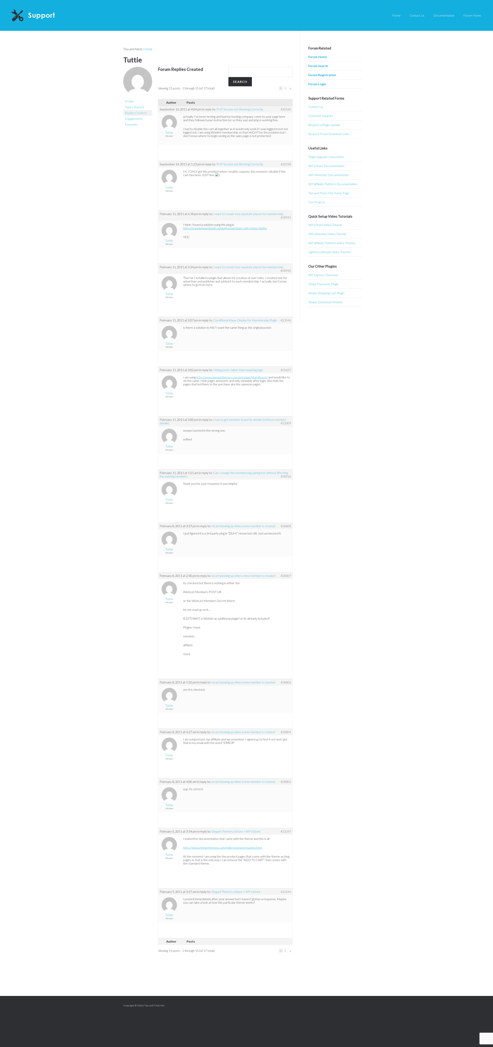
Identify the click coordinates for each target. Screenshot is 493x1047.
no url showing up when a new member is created (243, 526)
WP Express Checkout (323, 275)
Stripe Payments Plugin (323, 284)
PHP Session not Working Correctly (239, 109)
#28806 (286, 682)
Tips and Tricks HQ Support (42, 15)
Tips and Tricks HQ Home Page (328, 193)
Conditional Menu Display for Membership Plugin (245, 320)
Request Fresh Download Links (328, 134)
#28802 (286, 781)
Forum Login (317, 84)
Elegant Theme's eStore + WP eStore (236, 831)
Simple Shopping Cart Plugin (326, 293)
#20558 (286, 164)
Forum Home (317, 57)
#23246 (286, 891)
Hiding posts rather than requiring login (238, 370)
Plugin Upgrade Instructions (326, 157)
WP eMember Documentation (328, 175)
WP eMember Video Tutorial (327, 234)
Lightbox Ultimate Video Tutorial (329, 252)
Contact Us (315, 106)
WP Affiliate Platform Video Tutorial (331, 243)
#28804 (286, 732)
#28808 (286, 526)
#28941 (286, 217)
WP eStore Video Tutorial (325, 225)
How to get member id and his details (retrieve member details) (223, 421)
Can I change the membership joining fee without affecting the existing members (224, 474)
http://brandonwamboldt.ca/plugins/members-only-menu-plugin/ (225, 228)
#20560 (286, 109)
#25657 (286, 370)
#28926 (286, 476)
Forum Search (318, 66)
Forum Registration (322, 75)
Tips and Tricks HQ (154, 1005)
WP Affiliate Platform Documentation (332, 184)
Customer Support (320, 116)
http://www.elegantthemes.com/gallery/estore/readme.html (222, 847)
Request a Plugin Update (324, 125)
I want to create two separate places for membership (248, 214)
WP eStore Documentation (326, 166)
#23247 (286, 831)
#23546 (286, 320)
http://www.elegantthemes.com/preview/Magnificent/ (232, 377)
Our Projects (316, 202)
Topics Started (134, 107)
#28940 (286, 270)
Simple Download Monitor (325, 302)
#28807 (286, 575)
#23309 (286, 423)
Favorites (131, 124)
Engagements (134, 118)
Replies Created (135, 113)
